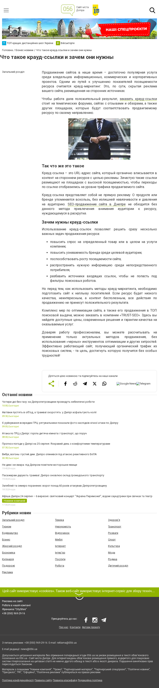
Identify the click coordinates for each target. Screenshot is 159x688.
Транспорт (114, 526)
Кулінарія (8, 559)
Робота (59, 565)
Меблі (59, 539)
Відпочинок (62, 532)
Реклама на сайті (12, 601)
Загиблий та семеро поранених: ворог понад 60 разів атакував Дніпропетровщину (54, 485)
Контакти (75, 627)
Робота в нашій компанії (16, 605)
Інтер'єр (60, 552)
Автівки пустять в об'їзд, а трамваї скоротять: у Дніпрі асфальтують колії (49, 412)
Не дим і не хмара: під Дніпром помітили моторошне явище (39, 464)
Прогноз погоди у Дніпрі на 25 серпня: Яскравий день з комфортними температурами (56, 443)
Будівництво (10, 532)
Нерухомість (63, 526)
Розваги (113, 532)
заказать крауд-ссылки (138, 99)
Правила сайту (43, 680)
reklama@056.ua (67, 642)
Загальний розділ (13, 519)
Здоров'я (114, 519)
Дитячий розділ (118, 565)
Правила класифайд (65, 680)
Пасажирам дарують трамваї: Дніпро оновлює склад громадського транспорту (53, 475)
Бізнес (6, 539)
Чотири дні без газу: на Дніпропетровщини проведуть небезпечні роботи (48, 401)
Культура (114, 546)
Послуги (60, 559)
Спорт (112, 539)
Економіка (8, 552)
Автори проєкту (91, 627)
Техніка (59, 519)
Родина (112, 559)
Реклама (7, 572)
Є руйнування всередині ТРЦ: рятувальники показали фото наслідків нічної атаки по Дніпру (60, 422)
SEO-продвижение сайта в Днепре (97, 204)
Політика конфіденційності (18, 680)
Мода (111, 552)
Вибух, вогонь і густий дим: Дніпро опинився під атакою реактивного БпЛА (49, 454)
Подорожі (8, 565)
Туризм (6, 526)
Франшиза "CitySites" (14, 609)
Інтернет (60, 546)
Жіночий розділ (12, 546)
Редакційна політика (90, 680)
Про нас (63, 627)
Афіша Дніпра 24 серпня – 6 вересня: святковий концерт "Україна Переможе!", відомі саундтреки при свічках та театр (77, 496)
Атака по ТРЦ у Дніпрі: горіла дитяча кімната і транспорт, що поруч (44, 433)
